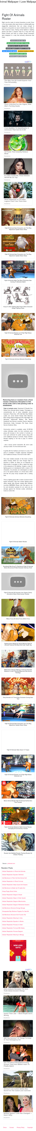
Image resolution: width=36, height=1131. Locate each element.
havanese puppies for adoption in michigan (18, 48)
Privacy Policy (20, 1127)
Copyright (30, 1127)
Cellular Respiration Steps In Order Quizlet (14, 898)
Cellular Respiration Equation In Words (13, 921)
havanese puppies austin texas (18, 54)
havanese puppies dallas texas (18, 56)
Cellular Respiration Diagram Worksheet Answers (15, 905)
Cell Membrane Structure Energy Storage (13, 908)
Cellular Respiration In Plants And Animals (13, 871)
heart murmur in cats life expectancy (18, 46)
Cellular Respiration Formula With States (13, 928)
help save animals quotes (9, 51)
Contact (12, 1127)
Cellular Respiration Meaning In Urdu (12, 918)
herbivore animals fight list (18, 40)
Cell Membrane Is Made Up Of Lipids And (13, 888)
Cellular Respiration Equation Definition (13, 874)
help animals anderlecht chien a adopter (18, 43)
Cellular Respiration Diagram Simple (12, 894)
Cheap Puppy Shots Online (9, 891)
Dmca (5, 1127)
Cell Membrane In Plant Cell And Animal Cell (14, 878)
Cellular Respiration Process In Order (12, 925)
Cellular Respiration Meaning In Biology (13, 935)
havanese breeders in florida (25, 51)
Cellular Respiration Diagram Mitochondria (14, 901)
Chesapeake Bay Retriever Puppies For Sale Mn (15, 911)
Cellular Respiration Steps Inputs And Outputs (14, 884)
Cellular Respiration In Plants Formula (12, 881)
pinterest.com (11, 863)
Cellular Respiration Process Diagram (12, 931)
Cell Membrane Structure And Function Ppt (14, 915)
